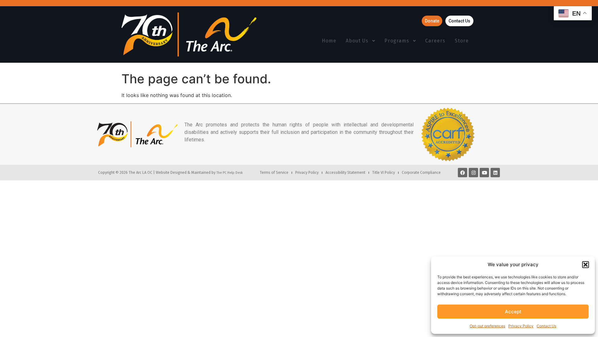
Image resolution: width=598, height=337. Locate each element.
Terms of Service (274, 172)
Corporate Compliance (421, 172)
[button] (585, 264)
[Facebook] (462, 172)
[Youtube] (484, 172)
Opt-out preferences (487, 326)
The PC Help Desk (229, 172)
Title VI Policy (383, 172)
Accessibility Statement (345, 172)
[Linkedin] (495, 172)
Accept (513, 312)
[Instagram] (473, 172)
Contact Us (546, 326)
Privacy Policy (521, 326)
